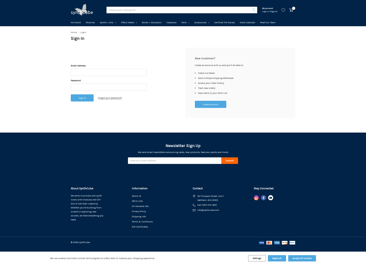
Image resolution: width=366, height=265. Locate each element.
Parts (184, 22)
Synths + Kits (106, 22)
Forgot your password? (110, 98)
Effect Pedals (127, 22)
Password (76, 80)
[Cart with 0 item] (291, 10)
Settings (257, 258)
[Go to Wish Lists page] (283, 10)
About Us (136, 196)
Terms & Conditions (142, 221)
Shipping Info (139, 216)
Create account (210, 104)
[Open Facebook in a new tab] (263, 197)
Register (274, 11)
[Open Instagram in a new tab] (256, 197)
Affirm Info (137, 201)
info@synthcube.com (208, 210)
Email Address (78, 65)
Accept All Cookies (302, 258)
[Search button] (254, 10)
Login (264, 11)
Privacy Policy (139, 211)
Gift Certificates (140, 226)
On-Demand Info (140, 206)
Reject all (277, 258)
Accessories (200, 22)
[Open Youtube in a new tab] (270, 197)
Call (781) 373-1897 (207, 205)
